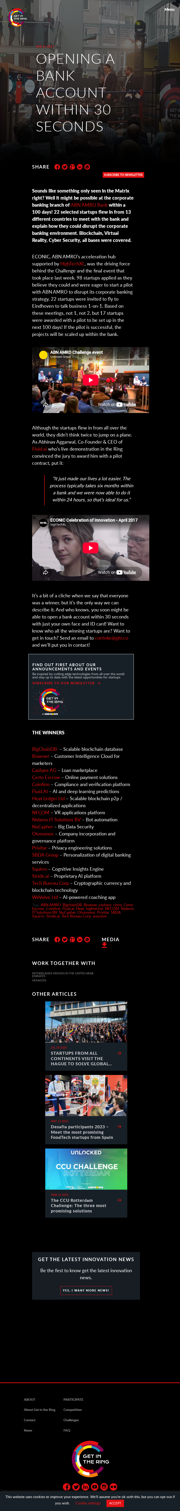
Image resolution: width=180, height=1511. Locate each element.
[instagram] (104, 1487)
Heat (80, 908)
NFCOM (40, 812)
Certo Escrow (46, 777)
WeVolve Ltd (45, 897)
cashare (105, 904)
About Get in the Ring (39, 1410)
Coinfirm (41, 784)
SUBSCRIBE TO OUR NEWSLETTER (63, 683)
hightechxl (94, 908)
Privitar (39, 847)
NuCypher (42, 826)
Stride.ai (40, 876)
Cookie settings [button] (88, 1503)
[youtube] (94, 1487)
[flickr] (113, 1487)
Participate (73, 1399)
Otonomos (43, 833)
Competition (73, 1410)
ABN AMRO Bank (89, 205)
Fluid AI (40, 791)
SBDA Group (45, 855)
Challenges (71, 1420)
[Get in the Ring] (23, 17)
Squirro (39, 869)
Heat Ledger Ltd (48, 798)
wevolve (99, 916)
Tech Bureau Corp (50, 883)
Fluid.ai (39, 449)
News (28, 1430)
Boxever (40, 756)
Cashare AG (44, 770)
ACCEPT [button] (115, 1503)
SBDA (116, 912)
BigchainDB (72, 904)
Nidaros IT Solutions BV (56, 819)
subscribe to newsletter (123, 175)
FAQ (67, 1430)
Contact (29, 1420)
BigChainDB (44, 749)
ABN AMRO (51, 904)
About (29, 1399)
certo (117, 904)
